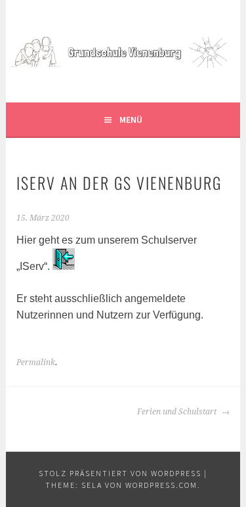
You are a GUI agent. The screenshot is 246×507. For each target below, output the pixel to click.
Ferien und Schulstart (177, 411)
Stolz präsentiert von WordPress (120, 473)
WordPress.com (161, 485)
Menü (130, 119)
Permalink (35, 362)
